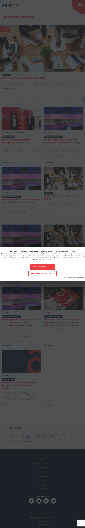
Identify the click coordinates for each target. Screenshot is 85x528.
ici (83, 256)
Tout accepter (39, 267)
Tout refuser (74, 277)
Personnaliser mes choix (42, 273)
